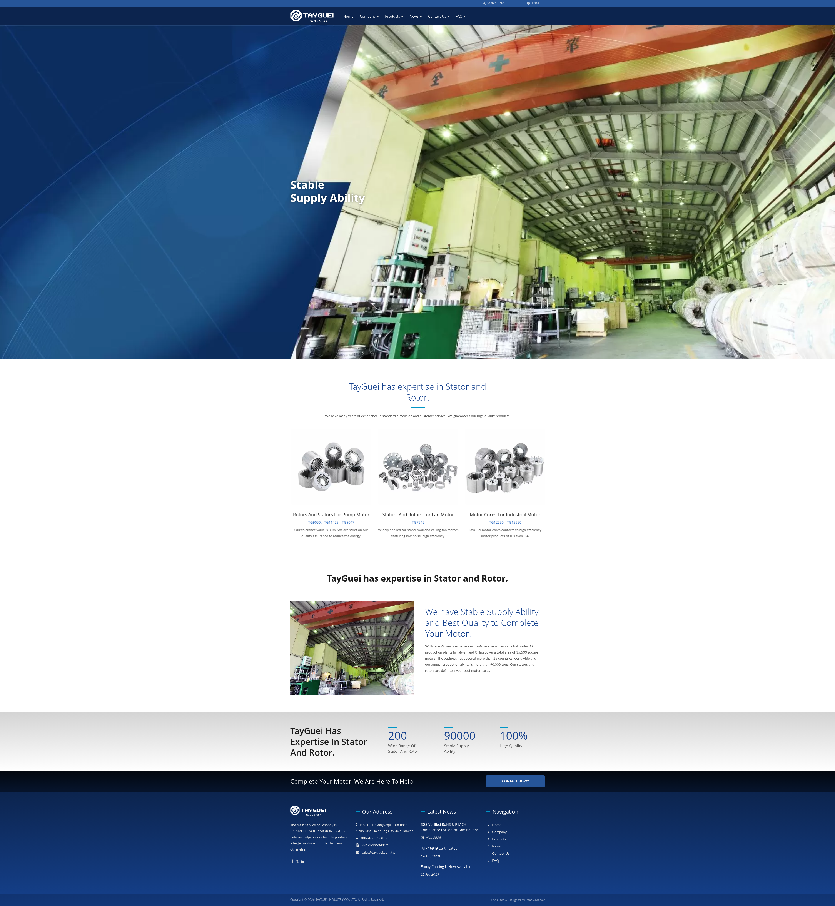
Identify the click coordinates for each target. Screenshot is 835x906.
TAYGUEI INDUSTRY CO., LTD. (336, 899)
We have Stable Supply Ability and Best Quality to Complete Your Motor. (482, 622)
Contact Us (437, 16)
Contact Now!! (515, 781)
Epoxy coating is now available (446, 866)
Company (368, 16)
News (414, 16)
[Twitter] (297, 861)
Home (348, 16)
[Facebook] (292, 861)
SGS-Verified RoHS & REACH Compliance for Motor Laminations (450, 827)
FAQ (459, 16)
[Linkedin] (302, 861)
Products (393, 16)
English (538, 3)
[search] (484, 3)
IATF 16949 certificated (439, 848)
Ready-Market (535, 900)
